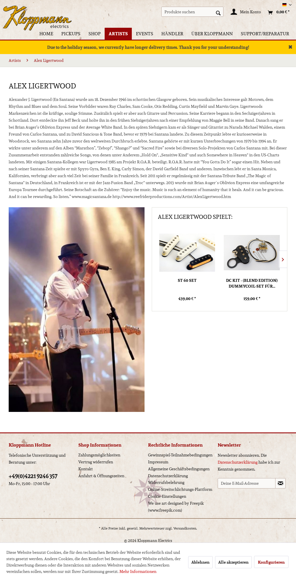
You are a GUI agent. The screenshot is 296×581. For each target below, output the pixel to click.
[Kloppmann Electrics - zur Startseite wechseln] (37, 12)
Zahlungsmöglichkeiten (99, 455)
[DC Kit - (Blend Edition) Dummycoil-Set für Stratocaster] (252, 253)
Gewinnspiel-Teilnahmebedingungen (180, 455)
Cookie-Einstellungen (167, 496)
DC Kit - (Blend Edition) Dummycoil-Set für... (252, 283)
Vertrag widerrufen (95, 462)
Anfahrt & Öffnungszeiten (101, 476)
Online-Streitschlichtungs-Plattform (180, 489)
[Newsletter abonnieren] (280, 483)
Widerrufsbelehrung (166, 482)
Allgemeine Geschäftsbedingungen (179, 469)
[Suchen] (218, 12)
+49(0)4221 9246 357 (33, 476)
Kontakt (85, 469)
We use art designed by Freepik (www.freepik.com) (176, 506)
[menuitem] (192, 12)
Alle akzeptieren (233, 562)
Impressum (158, 462)
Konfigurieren (271, 562)
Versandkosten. (185, 528)
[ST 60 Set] (187, 253)
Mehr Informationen (137, 571)
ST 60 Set (187, 280)
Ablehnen (200, 562)
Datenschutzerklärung (168, 476)
